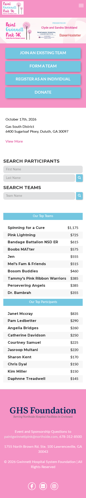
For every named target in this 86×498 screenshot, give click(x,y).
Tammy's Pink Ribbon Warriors (37, 278)
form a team (43, 66)
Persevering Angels (26, 285)
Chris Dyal (17, 364)
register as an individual (43, 79)
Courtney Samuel (24, 342)
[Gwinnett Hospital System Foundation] (13, 8)
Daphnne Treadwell (26, 379)
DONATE (43, 93)
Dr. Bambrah (19, 293)
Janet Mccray (20, 314)
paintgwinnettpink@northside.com (31, 437)
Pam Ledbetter (22, 321)
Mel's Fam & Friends (27, 264)
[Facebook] (32, 486)
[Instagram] (54, 486)
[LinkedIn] (43, 486)
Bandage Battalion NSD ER (33, 242)
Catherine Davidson (26, 335)
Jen (11, 257)
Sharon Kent (19, 357)
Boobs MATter (21, 249)
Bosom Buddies (23, 271)
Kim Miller (17, 371)
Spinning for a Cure (26, 228)
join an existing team (43, 53)
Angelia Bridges (23, 328)
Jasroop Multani (23, 350)
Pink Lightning (22, 235)
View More (14, 141)
